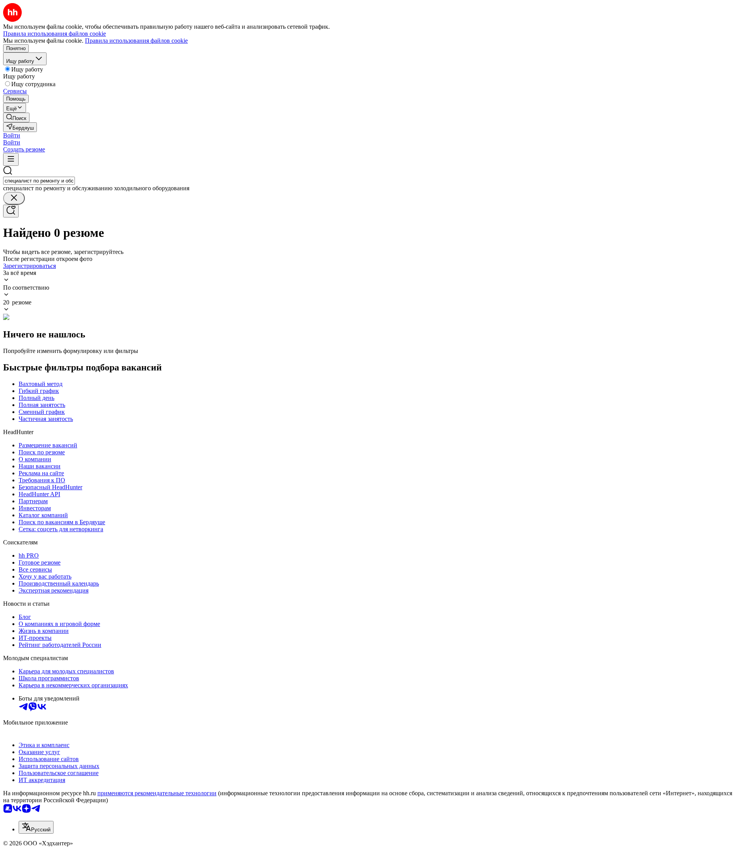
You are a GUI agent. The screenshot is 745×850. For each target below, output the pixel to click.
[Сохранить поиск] (11, 211)
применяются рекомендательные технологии (157, 793)
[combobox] (39, 181)
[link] (16, 117)
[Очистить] (14, 198)
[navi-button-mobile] (11, 159)
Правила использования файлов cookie (136, 40)
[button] (11, 135)
